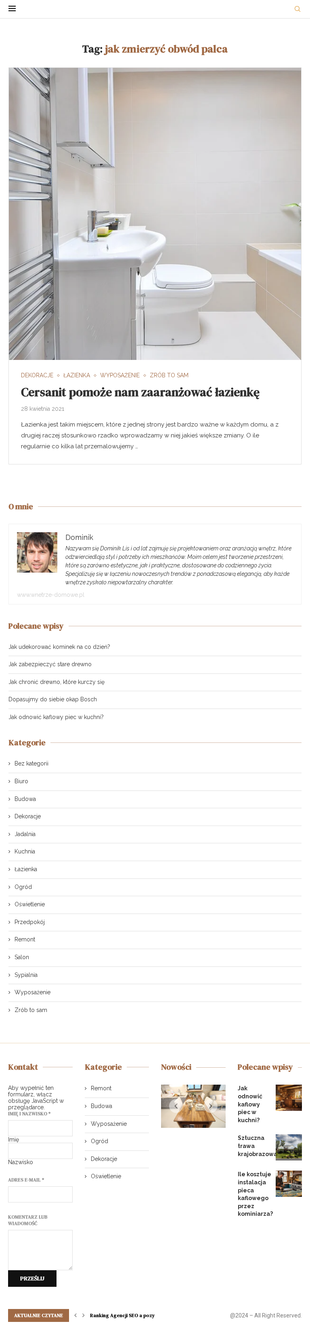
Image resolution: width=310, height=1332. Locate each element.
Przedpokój (30, 922)
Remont (25, 939)
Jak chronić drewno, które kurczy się (56, 682)
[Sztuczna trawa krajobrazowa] (289, 1147)
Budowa (25, 799)
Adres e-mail (26, 1180)
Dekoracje (28, 816)
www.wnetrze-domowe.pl (50, 595)
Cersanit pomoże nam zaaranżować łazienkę (140, 392)
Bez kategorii (31, 763)
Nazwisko (20, 1162)
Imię (13, 1139)
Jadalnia (25, 834)
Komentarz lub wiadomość (28, 1220)
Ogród (23, 887)
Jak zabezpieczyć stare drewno (50, 664)
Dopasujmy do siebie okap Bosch (52, 699)
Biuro (21, 781)
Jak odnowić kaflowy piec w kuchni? (56, 717)
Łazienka (26, 869)
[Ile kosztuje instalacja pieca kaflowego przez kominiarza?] (289, 1184)
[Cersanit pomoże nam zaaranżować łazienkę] (155, 214)
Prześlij (32, 1278)
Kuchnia (25, 851)
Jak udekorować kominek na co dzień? (59, 647)
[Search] (297, 9)
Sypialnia (26, 975)
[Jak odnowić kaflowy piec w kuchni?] (289, 1098)
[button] (176, 1107)
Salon (22, 957)
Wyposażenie (32, 992)
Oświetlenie (30, 904)
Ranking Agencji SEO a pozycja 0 (127, 1315)
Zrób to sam (31, 1010)
